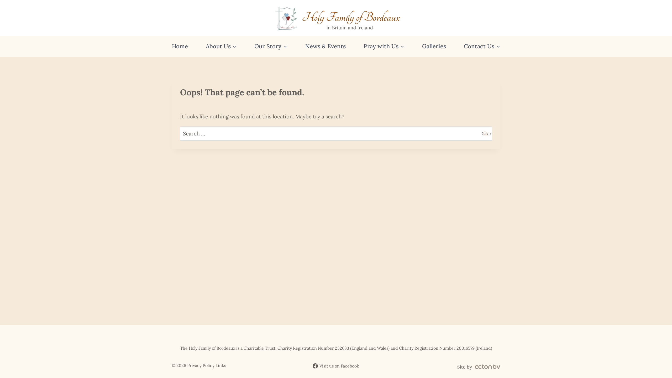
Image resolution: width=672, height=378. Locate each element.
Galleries (434, 46)
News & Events (325, 46)
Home (180, 46)
